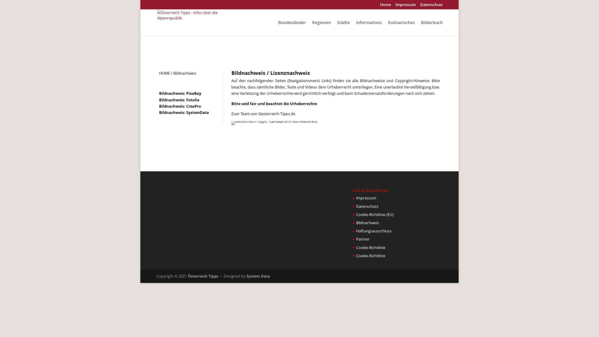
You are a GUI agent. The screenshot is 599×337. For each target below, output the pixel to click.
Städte (343, 23)
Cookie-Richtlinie (370, 247)
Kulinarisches (401, 23)
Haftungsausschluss (374, 231)
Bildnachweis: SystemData (184, 112)
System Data (258, 276)
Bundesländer (292, 23)
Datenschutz (431, 5)
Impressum (405, 5)
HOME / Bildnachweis (177, 73)
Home (385, 5)
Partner (363, 239)
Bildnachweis (367, 222)
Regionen (321, 23)
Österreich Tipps (203, 276)
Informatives (369, 23)
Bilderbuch (432, 23)
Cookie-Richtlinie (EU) (375, 214)
